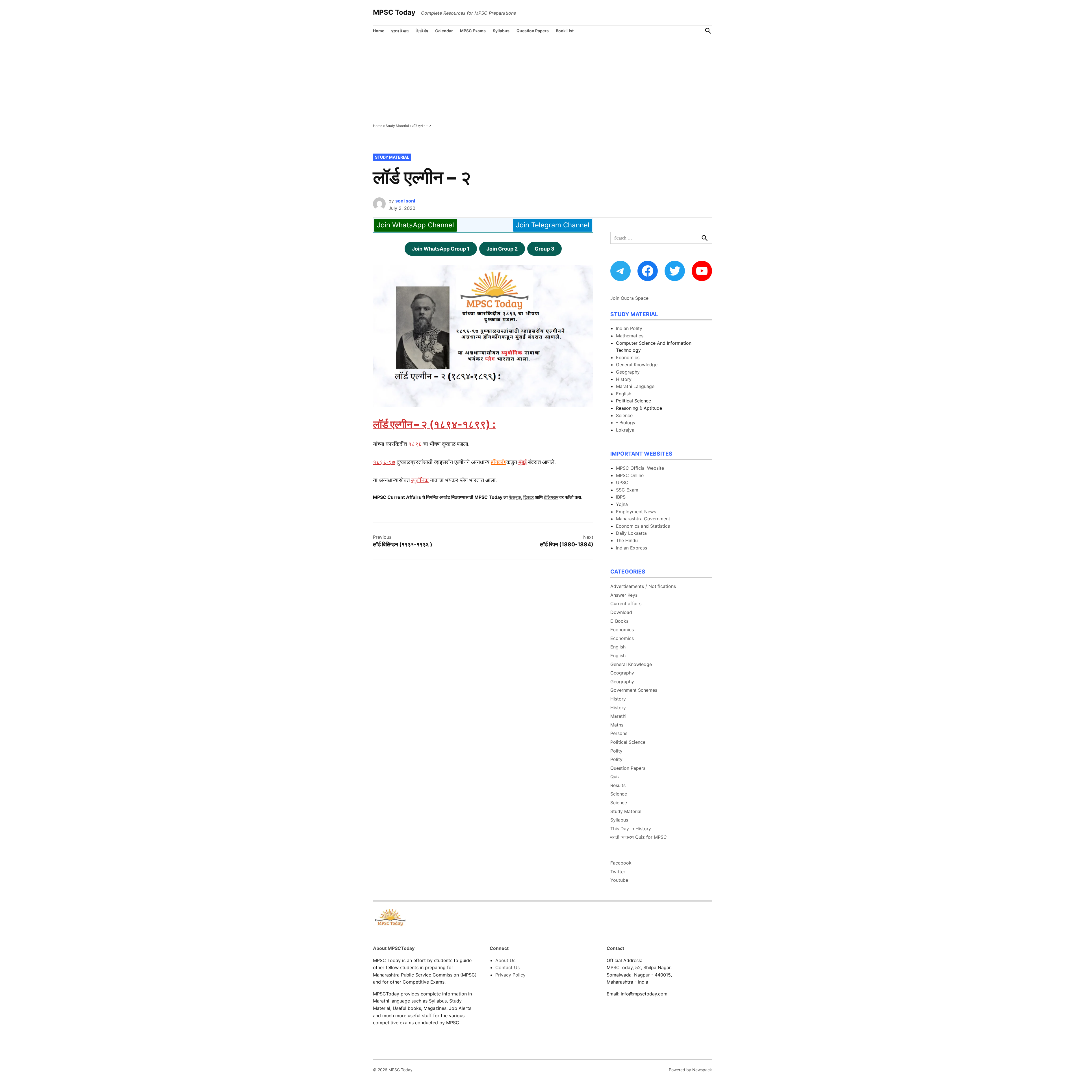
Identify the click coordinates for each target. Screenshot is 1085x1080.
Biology (627, 422)
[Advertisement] (542, 78)
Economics (627, 357)
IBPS (621, 497)
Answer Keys (623, 595)
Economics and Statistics (643, 526)
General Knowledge (636, 364)
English (623, 393)
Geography (628, 372)
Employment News (636, 511)
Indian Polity (629, 328)
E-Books (619, 621)
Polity (616, 751)
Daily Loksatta (631, 533)
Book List (565, 30)
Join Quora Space (629, 298)
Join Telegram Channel (552, 225)
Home (378, 30)
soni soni (405, 201)
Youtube (619, 880)
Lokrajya (625, 430)
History (624, 379)
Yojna (622, 504)
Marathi (618, 716)
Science (624, 415)
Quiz (615, 776)
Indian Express (631, 548)
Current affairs (625, 603)
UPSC (622, 482)
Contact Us (507, 967)
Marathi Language (635, 386)
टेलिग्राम (551, 497)
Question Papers (533, 30)
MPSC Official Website (640, 468)
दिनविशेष (422, 30)
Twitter (617, 871)
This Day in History (630, 828)
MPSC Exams (473, 30)
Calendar (444, 30)
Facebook (621, 863)
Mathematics (629, 336)
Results (618, 785)
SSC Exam (627, 490)
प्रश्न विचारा (400, 30)
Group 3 (544, 249)
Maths (616, 725)
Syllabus (501, 30)
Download (621, 612)
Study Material (397, 126)
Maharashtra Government (643, 518)
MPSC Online (630, 475)
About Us (505, 960)
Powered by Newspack (690, 1069)
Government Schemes (633, 690)
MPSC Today (394, 12)
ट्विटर (528, 497)
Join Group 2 (502, 249)
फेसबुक (515, 497)
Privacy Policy (510, 975)
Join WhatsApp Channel (415, 225)
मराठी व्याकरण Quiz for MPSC (638, 837)
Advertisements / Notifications (643, 586)
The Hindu (627, 540)
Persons (618, 733)
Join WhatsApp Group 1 (441, 249)
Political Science (627, 742)
